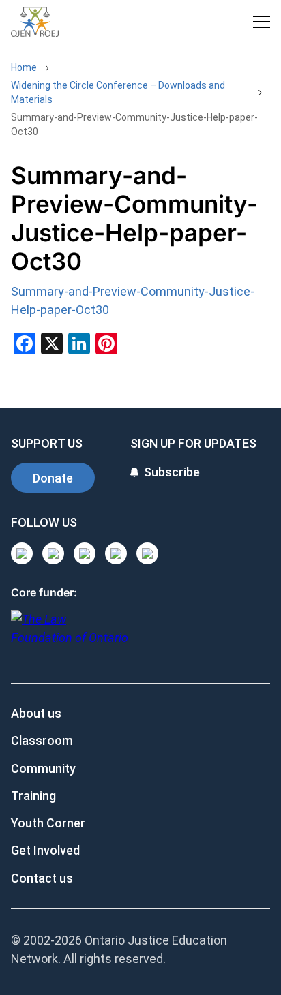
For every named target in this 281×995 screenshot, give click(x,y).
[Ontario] (69, 635)
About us (36, 713)
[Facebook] (147, 553)
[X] (116, 553)
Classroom (42, 740)
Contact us (42, 878)
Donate (53, 478)
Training (33, 796)
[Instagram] (22, 553)
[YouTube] (84, 553)
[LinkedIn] (53, 553)
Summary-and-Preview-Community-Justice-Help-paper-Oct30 (134, 124)
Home (24, 67)
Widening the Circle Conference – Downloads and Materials (118, 92)
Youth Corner (48, 823)
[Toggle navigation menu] (261, 21)
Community (43, 768)
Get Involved (45, 850)
